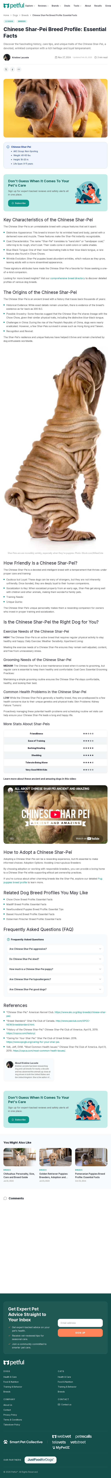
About (88, 5)
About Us (7, 1405)
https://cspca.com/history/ (20, 1033)
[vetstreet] (78, 1442)
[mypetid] (61, 1447)
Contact (7, 1410)
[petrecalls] (84, 1436)
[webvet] (61, 1436)
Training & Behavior (12, 1386)
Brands (55, 5)
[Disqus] (55, 1241)
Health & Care (10, 1377)
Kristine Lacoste (20, 57)
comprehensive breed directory (67, 278)
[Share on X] (6, 69)
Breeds (25, 15)
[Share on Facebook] (12, 69)
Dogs (15, 15)
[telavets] (59, 1442)
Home (6, 15)
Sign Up (80, 1332)
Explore (29, 5)
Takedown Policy (11, 1424)
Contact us (66, 1404)
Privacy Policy (10, 1415)
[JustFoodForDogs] (40, 1459)
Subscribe (20, 203)
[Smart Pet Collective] (23, 1442)
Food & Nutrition (11, 1382)
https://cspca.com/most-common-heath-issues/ (39, 1050)
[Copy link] (18, 69)
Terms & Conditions (12, 1419)
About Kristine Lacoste (26, 1063)
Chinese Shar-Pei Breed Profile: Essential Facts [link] (54, 15)
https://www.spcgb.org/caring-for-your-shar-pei (32, 1041)
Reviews (42, 5)
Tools (76, 5)
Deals (67, 5)
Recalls (98, 5)
